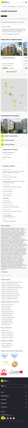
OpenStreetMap (24, 111)
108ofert (10, 34)
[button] (20, 49)
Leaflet (20, 111)
